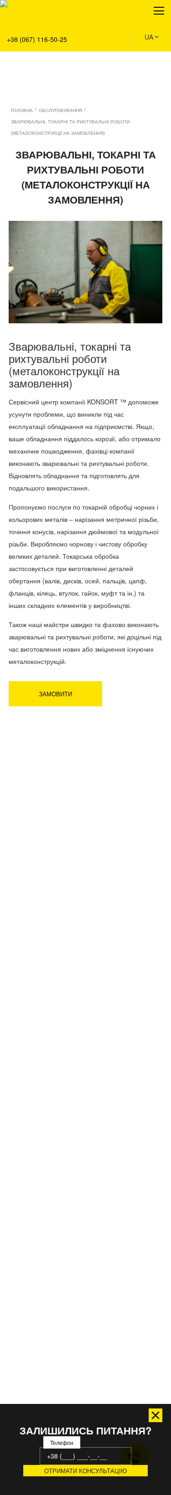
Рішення (19, 50)
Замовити (55, 693)
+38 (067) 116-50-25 (37, 39)
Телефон (61, 1442)
